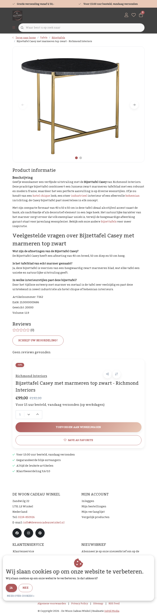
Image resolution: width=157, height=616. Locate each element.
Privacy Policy (79, 603)
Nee (26, 588)
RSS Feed (114, 603)
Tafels (43, 37)
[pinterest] (40, 533)
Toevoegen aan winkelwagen (78, 427)
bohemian (132, 196)
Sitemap (98, 603)
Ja (11, 588)
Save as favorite (80, 440)
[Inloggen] (126, 15)
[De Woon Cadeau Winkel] (17, 15)
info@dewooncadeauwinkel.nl (44, 522)
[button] (107, 374)
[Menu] (13, 27)
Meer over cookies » (20, 596)
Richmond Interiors (31, 376)
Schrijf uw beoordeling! (38, 340)
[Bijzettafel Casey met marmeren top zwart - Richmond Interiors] (78, 104)
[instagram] (28, 533)
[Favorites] (133, 15)
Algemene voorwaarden (52, 603)
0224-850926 (26, 517)
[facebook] (17, 533)
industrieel (79, 196)
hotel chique (41, 196)
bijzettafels (109, 221)
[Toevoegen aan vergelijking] (116, 374)
